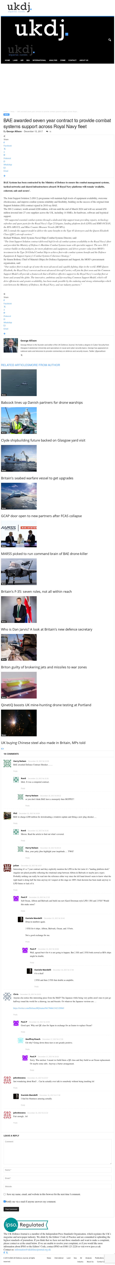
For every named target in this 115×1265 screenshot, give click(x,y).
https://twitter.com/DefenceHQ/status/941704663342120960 (38, 1008)
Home (7, 60)
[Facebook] (4, 1252)
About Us (84, 60)
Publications (99, 1258)
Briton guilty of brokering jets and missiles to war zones (44, 667)
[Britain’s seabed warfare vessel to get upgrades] (57, 458)
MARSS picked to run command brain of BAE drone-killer (44, 553)
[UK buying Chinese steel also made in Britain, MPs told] (57, 723)
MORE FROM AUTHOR (44, 365)
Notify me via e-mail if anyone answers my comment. (31, 1201)
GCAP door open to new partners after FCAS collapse (41, 516)
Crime (62, 60)
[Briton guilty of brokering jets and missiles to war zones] (57, 647)
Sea (28, 60)
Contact (72, 60)
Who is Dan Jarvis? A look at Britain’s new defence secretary (46, 629)
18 (50, 131)
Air (22, 60)
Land (15, 60)
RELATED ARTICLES (15, 365)
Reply (15, 771)
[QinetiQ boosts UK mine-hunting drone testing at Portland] (57, 685)
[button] (109, 40)
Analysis (53, 60)
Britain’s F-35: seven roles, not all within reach (36, 591)
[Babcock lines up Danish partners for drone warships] (57, 382)
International (39, 60)
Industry (80, 1261)
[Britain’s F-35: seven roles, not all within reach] (57, 571)
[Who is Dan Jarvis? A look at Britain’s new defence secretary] (57, 609)
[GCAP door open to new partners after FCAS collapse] (57, 496)
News (12, 111)
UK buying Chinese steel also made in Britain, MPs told (43, 742)
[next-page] (3, 749)
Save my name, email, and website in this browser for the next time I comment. (44, 1194)
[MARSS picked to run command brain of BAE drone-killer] (57, 534)
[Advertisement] (57, 86)
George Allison (14, 131)
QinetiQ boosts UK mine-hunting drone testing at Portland (46, 705)
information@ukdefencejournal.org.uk (33, 1249)
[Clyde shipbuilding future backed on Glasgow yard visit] (57, 420)
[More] (58, 176)
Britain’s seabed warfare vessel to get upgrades (37, 478)
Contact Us (101, 1261)
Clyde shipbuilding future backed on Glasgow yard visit (43, 440)
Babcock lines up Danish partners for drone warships (42, 402)
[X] (22, 355)
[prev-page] (1, 749)
